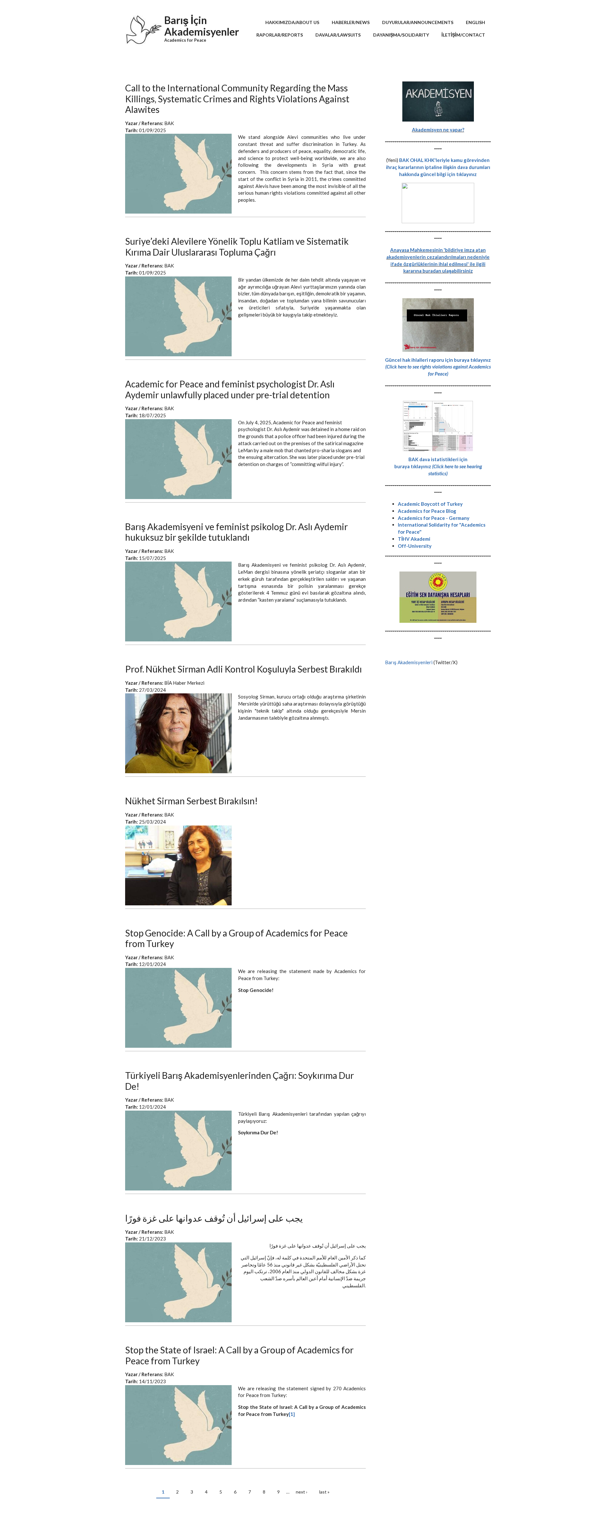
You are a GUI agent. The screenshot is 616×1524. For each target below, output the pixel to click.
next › (301, 1491)
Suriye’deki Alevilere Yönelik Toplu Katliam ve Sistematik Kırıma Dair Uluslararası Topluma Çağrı (237, 247)
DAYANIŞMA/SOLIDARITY (401, 35)
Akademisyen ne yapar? (438, 129)
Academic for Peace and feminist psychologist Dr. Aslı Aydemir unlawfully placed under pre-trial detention (230, 389)
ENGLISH (475, 22)
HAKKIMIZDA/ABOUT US (292, 22)
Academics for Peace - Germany (433, 518)
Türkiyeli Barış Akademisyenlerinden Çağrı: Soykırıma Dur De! (239, 1081)
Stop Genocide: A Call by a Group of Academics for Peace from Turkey (236, 938)
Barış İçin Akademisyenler (201, 26)
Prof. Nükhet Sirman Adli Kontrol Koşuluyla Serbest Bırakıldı (243, 669)
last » (324, 1491)
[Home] (144, 32)
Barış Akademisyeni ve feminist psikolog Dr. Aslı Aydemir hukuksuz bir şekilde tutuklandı (236, 532)
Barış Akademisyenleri (408, 662)
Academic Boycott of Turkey (430, 504)
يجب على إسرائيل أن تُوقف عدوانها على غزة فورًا (214, 1218)
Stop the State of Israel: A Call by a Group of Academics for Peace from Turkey (239, 1355)
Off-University (415, 546)
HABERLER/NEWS (351, 22)
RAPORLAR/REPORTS (279, 35)
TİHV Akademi (414, 539)
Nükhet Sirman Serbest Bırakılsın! (191, 800)
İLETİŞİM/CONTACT (463, 35)
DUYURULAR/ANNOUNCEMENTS (417, 22)
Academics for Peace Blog (427, 511)
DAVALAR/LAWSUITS (338, 35)
